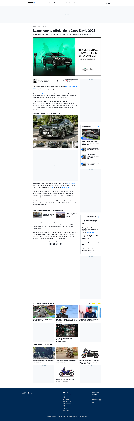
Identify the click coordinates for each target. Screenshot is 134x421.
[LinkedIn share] (57, 244)
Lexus (39, 26)
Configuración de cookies (72, 416)
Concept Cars (90, 245)
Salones (76, 2)
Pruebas (49, 3)
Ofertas (89, 224)
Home (34, 26)
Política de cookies (61, 416)
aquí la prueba (66, 187)
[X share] (54, 244)
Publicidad (94, 394)
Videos (71, 2)
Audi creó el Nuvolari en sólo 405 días (90, 243)
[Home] (32, 3)
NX (52, 187)
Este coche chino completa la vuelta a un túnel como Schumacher (90, 237)
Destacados (57, 3)
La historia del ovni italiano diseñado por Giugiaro (89, 249)
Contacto (94, 397)
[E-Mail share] (60, 244)
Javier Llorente (45, 80)
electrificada (71, 183)
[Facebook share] (50, 244)
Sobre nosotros (95, 392)
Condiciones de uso (83, 416)
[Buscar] (106, 3)
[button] (35, 144)
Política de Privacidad (51, 416)
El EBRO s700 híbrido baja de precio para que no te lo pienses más (90, 222)
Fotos (66, 2)
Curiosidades (90, 239)
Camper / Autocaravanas (93, 232)
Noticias (41, 3)
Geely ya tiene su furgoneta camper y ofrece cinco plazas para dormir (90, 229)
